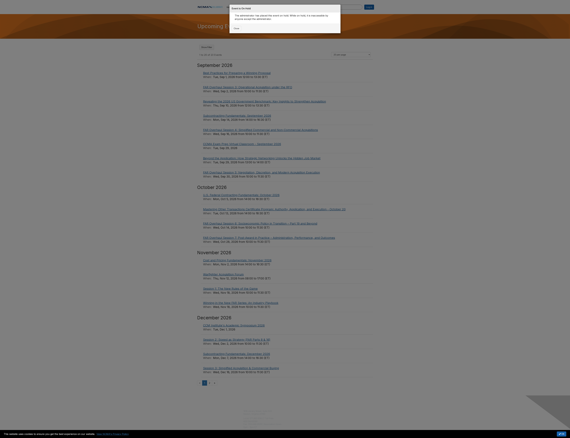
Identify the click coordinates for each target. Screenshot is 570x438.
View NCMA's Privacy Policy (112, 434)
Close (236, 28)
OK (562, 434)
